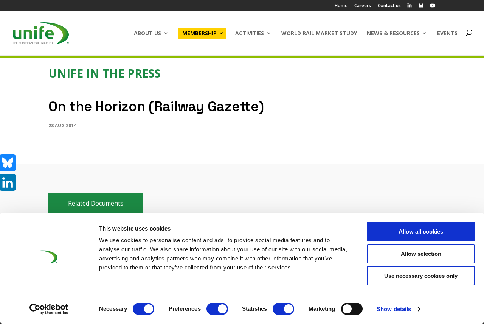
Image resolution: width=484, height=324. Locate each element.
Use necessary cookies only (421, 276)
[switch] (217, 309)
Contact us (389, 6)
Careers (362, 6)
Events (447, 33)
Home (341, 6)
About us (147, 33)
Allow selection (421, 254)
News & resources (393, 33)
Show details (394, 309)
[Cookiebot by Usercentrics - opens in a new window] (49, 309)
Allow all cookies (421, 231)
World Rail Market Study (319, 33)
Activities (249, 33)
